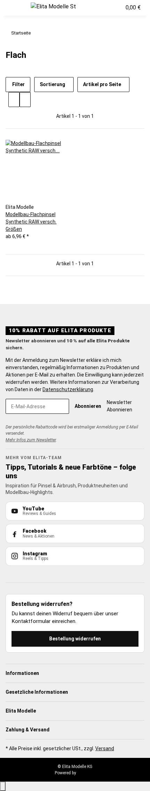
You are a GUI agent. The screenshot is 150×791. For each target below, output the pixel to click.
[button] (101, 8)
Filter (18, 84)
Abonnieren (88, 406)
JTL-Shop (86, 772)
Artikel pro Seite (102, 84)
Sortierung (52, 84)
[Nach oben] (3, 786)
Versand (104, 748)
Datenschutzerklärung (68, 389)
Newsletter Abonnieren (119, 406)
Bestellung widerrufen (75, 638)
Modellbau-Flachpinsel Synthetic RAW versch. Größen (31, 222)
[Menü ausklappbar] (14, 8)
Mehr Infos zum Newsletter (31, 439)
